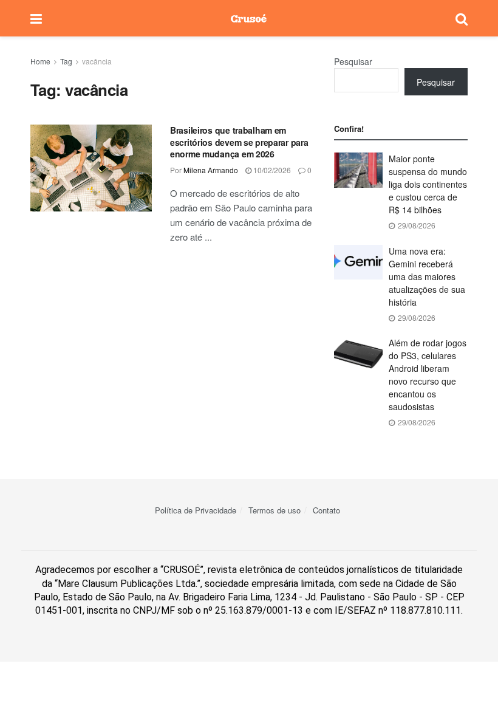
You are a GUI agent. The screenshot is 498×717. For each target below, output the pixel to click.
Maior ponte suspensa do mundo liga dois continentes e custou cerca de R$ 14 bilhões (428, 184)
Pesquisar (353, 61)
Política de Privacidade (195, 510)
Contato (326, 510)
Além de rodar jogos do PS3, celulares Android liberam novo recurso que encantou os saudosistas (427, 375)
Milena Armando (210, 170)
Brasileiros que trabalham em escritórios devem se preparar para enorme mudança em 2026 (239, 142)
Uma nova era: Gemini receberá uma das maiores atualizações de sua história (427, 276)
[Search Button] (461, 18)
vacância (97, 61)
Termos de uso (274, 510)
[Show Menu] (36, 18)
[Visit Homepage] (248, 18)
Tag (66, 61)
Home (40, 61)
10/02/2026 (271, 170)
